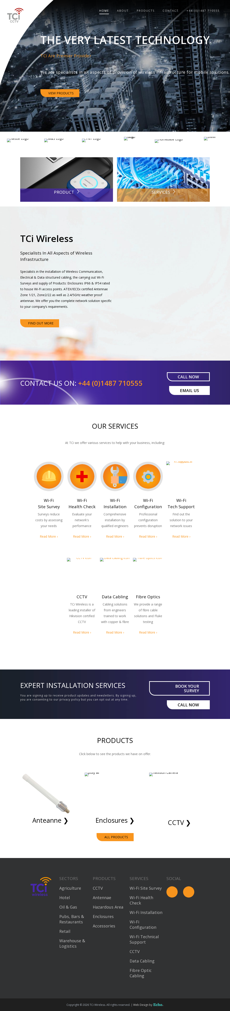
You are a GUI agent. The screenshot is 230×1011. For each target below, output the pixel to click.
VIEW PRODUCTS (61, 102)
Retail (64, 931)
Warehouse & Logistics (72, 943)
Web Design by (146, 1005)
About (123, 11)
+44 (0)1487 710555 (203, 11)
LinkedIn (188, 892)
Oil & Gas (68, 907)
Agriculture (70, 888)
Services (161, 192)
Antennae (102, 897)
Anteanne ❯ (50, 820)
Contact (171, 11)
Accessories (104, 926)
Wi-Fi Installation (146, 912)
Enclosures (103, 916)
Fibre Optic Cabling (141, 973)
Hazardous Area (108, 907)
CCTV (98, 888)
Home (104, 11)
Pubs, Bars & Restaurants (71, 919)
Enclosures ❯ (115, 820)
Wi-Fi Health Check (141, 900)
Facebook (172, 892)
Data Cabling (142, 961)
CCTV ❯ (179, 822)
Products (146, 11)
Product (64, 192)
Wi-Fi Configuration (143, 924)
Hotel (64, 897)
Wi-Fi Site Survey (146, 888)
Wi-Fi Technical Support (144, 939)
